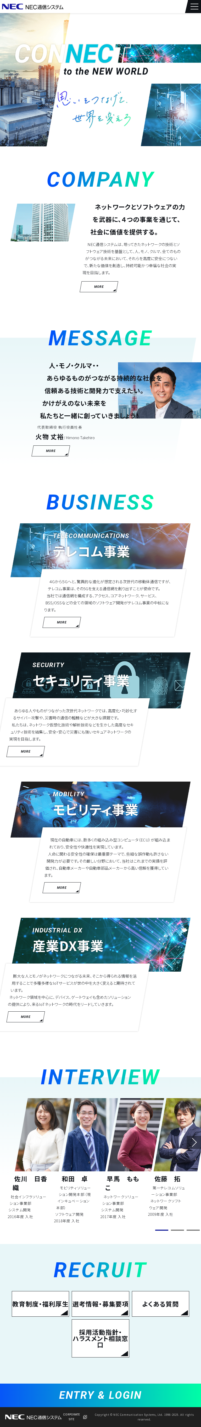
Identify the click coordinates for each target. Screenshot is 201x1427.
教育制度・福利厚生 (40, 1303)
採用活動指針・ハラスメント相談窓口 (101, 1338)
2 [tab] (177, 1230)
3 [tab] (193, 1230)
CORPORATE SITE (71, 1417)
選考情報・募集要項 (100, 1303)
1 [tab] (161, 1230)
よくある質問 (160, 1303)
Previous (19, 1142)
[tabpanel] (38, 1159)
